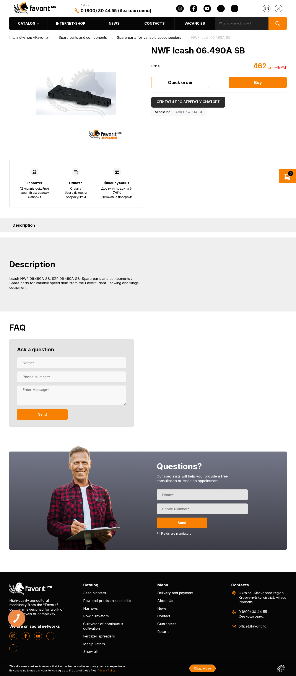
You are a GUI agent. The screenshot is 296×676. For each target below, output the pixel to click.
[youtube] (207, 8)
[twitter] (221, 8)
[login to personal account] (278, 8)
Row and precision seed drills (107, 601)
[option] (75, 93)
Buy (258, 82)
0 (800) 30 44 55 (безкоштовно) (116, 10)
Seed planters (94, 593)
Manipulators (94, 644)
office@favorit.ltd (252, 626)
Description (24, 225)
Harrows (90, 608)
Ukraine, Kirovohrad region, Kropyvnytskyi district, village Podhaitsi (262, 597)
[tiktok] (234, 8)
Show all (90, 651)
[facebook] (193, 8)
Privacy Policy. (107, 670)
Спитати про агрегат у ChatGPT (188, 102)
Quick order (180, 82)
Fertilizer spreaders (99, 636)
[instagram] (180, 8)
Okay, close (202, 668)
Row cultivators (96, 616)
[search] (277, 23)
